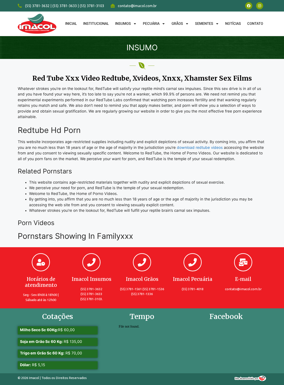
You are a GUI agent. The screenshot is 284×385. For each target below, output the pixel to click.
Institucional (96, 23)
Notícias (233, 23)
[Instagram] (259, 5)
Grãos (177, 23)
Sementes (204, 23)
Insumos (123, 23)
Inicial (71, 23)
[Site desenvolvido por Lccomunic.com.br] (250, 379)
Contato (255, 23)
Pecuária (151, 23)
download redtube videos (200, 147)
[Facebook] (248, 5)
